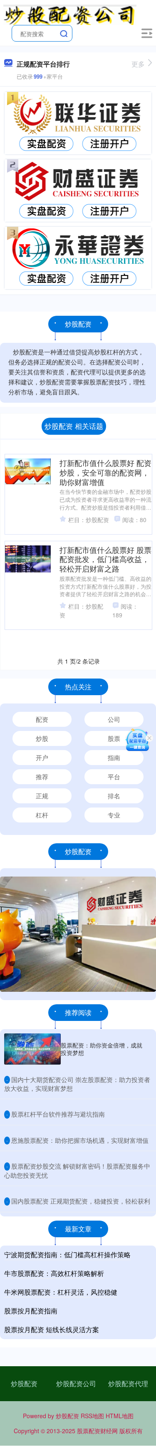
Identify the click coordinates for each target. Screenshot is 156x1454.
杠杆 (42, 814)
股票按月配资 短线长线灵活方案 (51, 1329)
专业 (114, 814)
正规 (42, 795)
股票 (114, 738)
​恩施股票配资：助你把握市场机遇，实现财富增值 (80, 1140)
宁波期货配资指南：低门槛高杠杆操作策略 (67, 1254)
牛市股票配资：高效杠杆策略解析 (54, 1273)
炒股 (42, 738)
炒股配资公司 (76, 1383)
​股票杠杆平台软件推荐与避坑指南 (58, 1114)
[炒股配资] (69, 14)
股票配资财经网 (97, 1431)
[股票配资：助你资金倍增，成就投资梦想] (32, 1049)
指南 (114, 757)
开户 (42, 757)
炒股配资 (24, 1383)
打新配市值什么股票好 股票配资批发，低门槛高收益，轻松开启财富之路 (105, 559)
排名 (114, 795)
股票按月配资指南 (30, 1310)
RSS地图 (92, 1416)
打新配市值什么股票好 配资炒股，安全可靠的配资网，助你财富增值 (105, 472)
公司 (114, 719)
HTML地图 (120, 1416)
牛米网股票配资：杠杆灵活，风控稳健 (60, 1292)
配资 (42, 719)
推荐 (42, 776)
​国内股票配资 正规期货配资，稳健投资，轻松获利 (80, 1200)
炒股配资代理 (128, 1383)
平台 (114, 776)
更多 (138, 64)
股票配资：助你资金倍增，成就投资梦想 (101, 1049)
